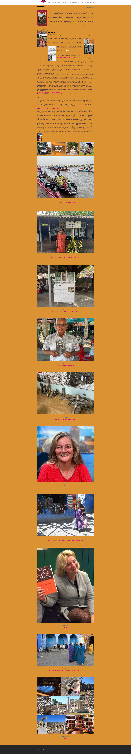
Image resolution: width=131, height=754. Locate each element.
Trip (65, 628)
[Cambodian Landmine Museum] (65, 393)
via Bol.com (68, 50)
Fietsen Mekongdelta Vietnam (65, 203)
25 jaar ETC (65, 487)
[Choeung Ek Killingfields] (65, 339)
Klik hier (44, 151)
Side (65, 739)
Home (88, 7)
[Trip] (65, 585)
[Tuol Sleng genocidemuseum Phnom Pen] (65, 286)
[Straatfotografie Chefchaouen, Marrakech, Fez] (65, 515)
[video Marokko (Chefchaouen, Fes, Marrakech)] (65, 650)
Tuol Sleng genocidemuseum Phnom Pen (65, 312)
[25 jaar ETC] (65, 454)
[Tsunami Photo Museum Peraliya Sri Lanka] (65, 232)
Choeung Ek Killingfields (65, 365)
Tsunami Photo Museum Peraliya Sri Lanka (65, 258)
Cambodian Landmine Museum (65, 419)
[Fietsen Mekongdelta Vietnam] (65, 177)
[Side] (65, 705)
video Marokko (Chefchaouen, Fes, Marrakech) (65, 671)
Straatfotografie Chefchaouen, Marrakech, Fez (65, 541)
